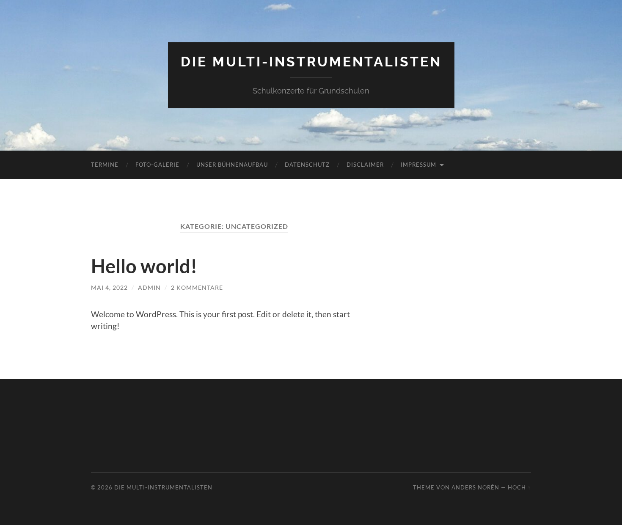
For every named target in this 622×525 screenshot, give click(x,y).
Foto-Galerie (157, 164)
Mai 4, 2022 (109, 287)
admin (149, 287)
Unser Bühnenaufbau (232, 164)
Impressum (418, 164)
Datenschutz (307, 164)
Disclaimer (365, 164)
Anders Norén (475, 487)
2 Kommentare (197, 287)
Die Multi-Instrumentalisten (311, 61)
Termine (104, 164)
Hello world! (144, 266)
